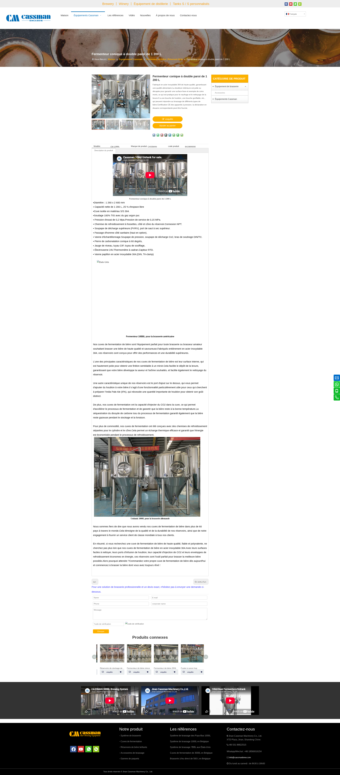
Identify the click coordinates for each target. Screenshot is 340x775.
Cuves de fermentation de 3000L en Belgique (191, 753)
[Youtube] (290, 4)
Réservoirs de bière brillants (134, 747)
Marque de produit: (139, 146)
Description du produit (103, 150)
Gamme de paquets (130, 758)
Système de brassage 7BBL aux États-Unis (190, 747)
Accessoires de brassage (132, 753)
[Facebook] (286, 4)
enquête (169, 119)
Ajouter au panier (167, 125)
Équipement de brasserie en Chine (172, 772)
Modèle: (97, 146)
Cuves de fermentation (131, 741)
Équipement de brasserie (227, 86)
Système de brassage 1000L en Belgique (189, 741)
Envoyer (100, 631)
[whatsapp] (295, 4)
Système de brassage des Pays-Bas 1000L (190, 735)
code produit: (173, 146)
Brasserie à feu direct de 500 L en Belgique (190, 758)
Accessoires (220, 93)
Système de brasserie (131, 735)
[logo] (85, 734)
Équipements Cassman (226, 99)
